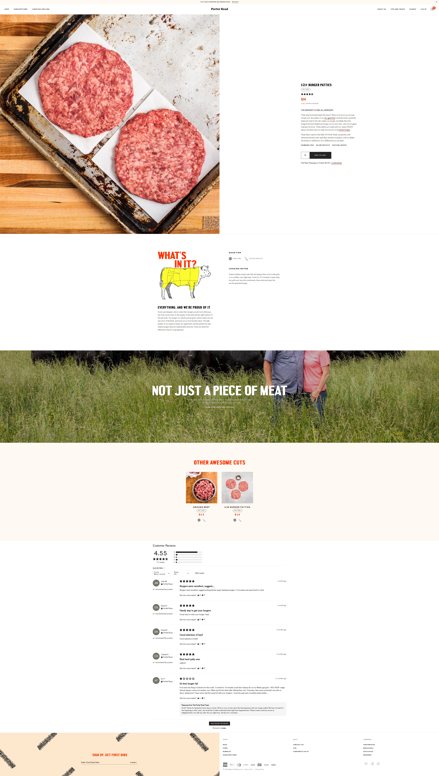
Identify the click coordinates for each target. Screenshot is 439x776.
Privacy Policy (259, 769)
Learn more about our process (219, 407)
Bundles (227, 751)
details (235, 2)
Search (413, 9)
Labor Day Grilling (41, 9)
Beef (225, 744)
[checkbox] (200, 573)
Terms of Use (248, 769)
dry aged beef (329, 118)
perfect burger (344, 130)
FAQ (295, 748)
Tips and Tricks (398, 9)
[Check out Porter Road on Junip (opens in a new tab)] (223, 728)
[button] (307, 94)
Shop (7, 9)
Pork (225, 748)
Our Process (369, 744)
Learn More (336, 163)
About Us (382, 9)
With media (199, 573)
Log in (423, 9)
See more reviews (219, 723)
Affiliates (368, 751)
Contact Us (298, 744)
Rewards (367, 755)
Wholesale (368, 748)
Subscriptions (230, 755)
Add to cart (320, 155)
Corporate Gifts (301, 751)
